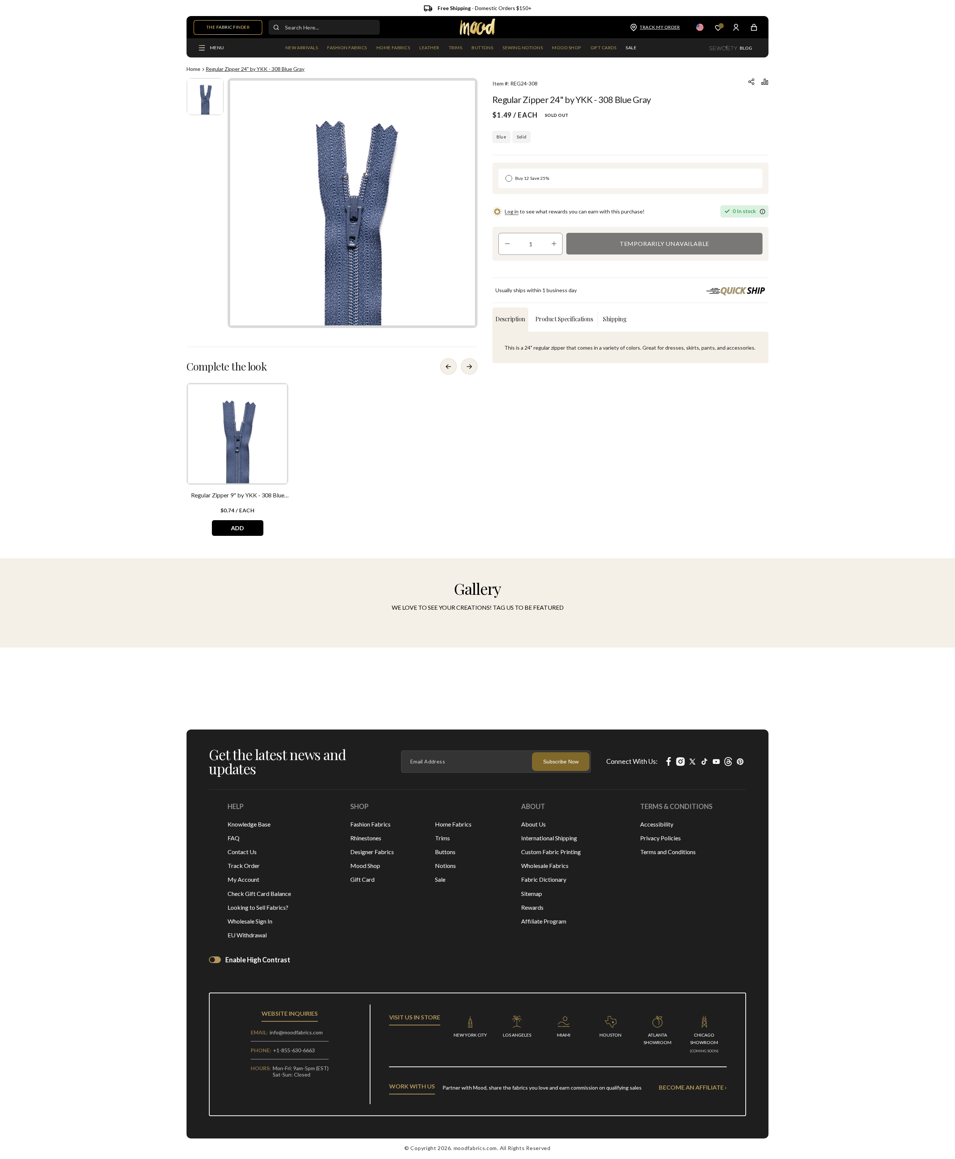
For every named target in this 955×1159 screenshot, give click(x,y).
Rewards (532, 907)
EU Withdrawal (247, 934)
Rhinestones (365, 837)
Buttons (445, 851)
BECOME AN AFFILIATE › (693, 1087)
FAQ (233, 837)
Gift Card (362, 879)
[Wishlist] (718, 27)
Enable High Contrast (257, 960)
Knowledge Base (249, 824)
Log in (512, 211)
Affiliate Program (543, 921)
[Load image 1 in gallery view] (205, 96)
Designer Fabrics (372, 851)
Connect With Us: (632, 761)
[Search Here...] (276, 27)
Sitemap (531, 893)
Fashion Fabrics (370, 824)
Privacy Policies (660, 837)
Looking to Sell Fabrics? (258, 907)
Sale (440, 879)
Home (193, 69)
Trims (442, 837)
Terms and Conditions (668, 851)
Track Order (244, 865)
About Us (533, 824)
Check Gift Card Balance (259, 893)
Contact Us (242, 851)
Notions (445, 865)
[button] (347, 48)
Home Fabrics (453, 824)
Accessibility (656, 824)
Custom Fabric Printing (551, 851)
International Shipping (549, 837)
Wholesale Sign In (250, 921)
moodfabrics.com (475, 1148)
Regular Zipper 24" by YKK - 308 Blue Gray (255, 69)
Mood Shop (365, 865)
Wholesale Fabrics (545, 865)
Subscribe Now (561, 762)
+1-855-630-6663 (294, 1050)
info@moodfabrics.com (296, 1032)
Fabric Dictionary (543, 879)
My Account (243, 879)
